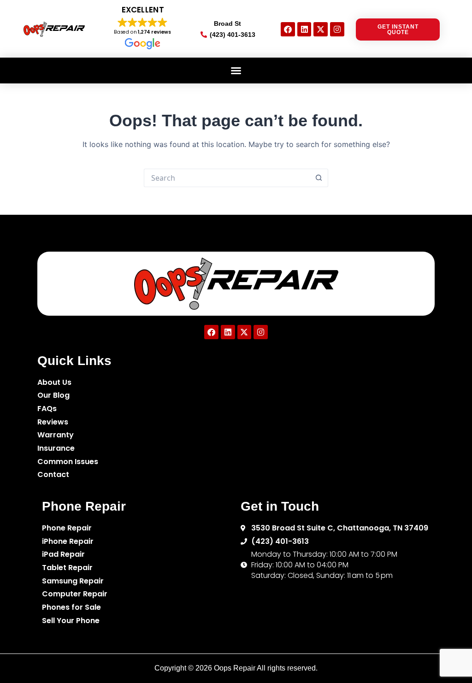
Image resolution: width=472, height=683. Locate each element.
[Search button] (319, 178)
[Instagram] (337, 29)
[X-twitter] (320, 29)
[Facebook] (288, 29)
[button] (236, 70)
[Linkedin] (304, 29)
